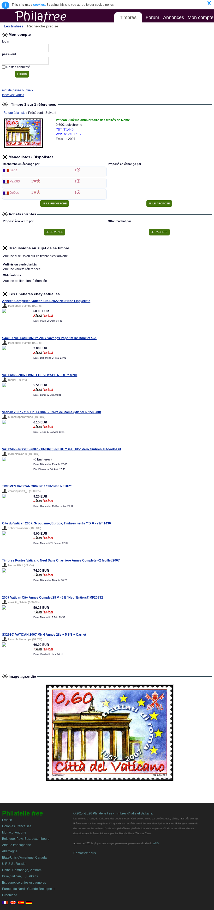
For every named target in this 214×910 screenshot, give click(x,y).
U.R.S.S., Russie (14, 864)
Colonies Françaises (16, 826)
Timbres (128, 17)
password (9, 54)
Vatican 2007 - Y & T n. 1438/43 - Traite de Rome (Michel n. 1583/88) (51, 412)
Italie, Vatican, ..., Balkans (20, 876)
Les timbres (13, 26)
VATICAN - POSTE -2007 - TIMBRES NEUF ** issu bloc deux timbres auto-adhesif (61, 449)
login (5, 41)
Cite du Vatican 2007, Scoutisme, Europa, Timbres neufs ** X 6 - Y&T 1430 (56, 523)
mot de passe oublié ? (17, 90)
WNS (156, 843)
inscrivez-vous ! (13, 95)
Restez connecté (18, 67)
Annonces (173, 17)
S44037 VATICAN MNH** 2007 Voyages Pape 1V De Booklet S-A (49, 338)
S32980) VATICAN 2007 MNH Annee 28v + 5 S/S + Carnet (44, 634)
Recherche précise (42, 26)
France (7, 820)
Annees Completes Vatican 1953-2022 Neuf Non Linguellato (46, 301)
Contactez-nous (84, 853)
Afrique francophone (16, 845)
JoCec (14, 192)
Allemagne (9, 851)
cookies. (39, 5)
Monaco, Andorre (14, 832)
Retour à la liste (14, 113)
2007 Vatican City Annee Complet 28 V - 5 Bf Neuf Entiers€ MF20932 (52, 597)
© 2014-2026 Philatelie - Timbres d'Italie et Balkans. (113, 813)
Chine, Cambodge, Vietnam (21, 870)
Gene (13, 170)
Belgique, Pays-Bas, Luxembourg (26, 839)
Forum (152, 17)
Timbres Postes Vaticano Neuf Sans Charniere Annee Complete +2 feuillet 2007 (61, 560)
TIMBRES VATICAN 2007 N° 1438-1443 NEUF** (37, 486)
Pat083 (15, 181)
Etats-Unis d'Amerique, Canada (24, 857)
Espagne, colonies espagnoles (24, 882)
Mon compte (200, 17)
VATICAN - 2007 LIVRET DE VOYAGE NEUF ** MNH (39, 375)
